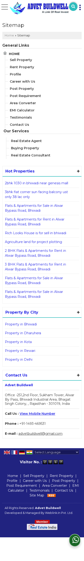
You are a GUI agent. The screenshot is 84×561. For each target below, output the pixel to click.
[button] (37, 414)
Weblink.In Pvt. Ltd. (59, 513)
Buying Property (25, 148)
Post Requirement (25, 96)
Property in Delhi (18, 359)
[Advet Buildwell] (39, 8)
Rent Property (22, 67)
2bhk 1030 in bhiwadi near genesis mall (36, 183)
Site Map (37, 495)
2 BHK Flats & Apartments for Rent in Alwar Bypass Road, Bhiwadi (35, 253)
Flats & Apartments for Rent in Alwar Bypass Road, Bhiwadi (34, 221)
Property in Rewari (20, 351)
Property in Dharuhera (23, 333)
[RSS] (51, 495)
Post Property (22, 89)
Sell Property (21, 60)
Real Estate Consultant (30, 155)
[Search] (73, 6)
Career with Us (22, 81)
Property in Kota (18, 342)
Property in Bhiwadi (21, 324)
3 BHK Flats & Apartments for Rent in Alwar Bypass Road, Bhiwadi (35, 266)
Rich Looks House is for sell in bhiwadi (35, 233)
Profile (15, 74)
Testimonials (21, 117)
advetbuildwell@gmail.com (40, 433)
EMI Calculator (22, 110)
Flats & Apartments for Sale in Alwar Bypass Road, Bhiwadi (34, 208)
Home (9, 35)
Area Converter (23, 103)
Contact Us (19, 125)
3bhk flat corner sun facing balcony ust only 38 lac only (36, 194)
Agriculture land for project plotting (33, 242)
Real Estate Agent (26, 141)
